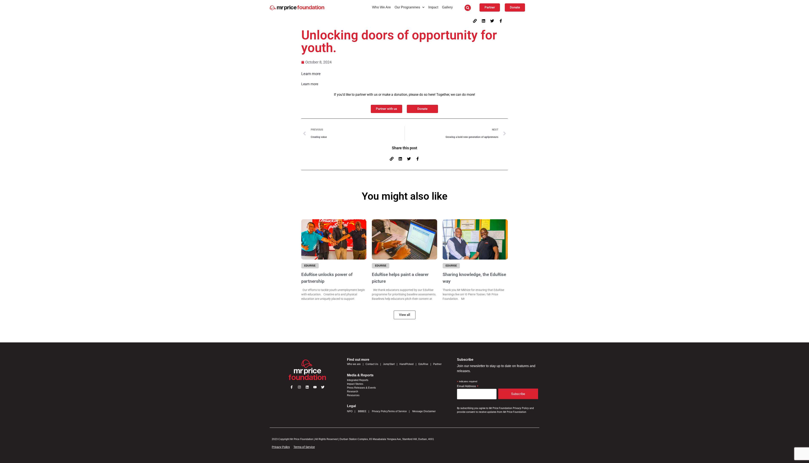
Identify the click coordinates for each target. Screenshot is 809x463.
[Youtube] (315, 387)
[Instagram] (299, 387)
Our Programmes (407, 7)
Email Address (467, 386)
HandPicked (406, 364)
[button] (468, 8)
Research (352, 391)
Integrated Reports (357, 380)
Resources (353, 395)
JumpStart (389, 364)
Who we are (354, 364)
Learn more (311, 73)
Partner (437, 364)
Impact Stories (355, 383)
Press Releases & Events (361, 387)
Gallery (447, 7)
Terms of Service (397, 411)
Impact (433, 7)
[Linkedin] (483, 21)
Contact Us (372, 364)
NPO (349, 411)
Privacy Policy (380, 411)
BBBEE (362, 411)
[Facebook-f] (501, 21)
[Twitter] (492, 21)
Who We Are (381, 7)
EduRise (423, 364)
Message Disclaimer (424, 411)
